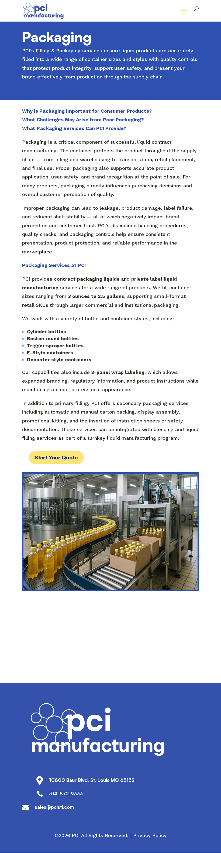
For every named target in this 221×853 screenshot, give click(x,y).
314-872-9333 (66, 793)
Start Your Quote (56, 457)
